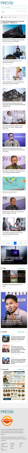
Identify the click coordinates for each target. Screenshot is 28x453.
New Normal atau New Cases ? (9, 192)
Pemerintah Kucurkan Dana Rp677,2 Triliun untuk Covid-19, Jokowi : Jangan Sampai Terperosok (12, 127)
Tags (10, 17)
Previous (8, 243)
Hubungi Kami (4, 449)
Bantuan (21, 443)
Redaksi (2, 444)
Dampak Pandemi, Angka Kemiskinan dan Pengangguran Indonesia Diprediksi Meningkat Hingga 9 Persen (13, 105)
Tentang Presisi (4, 443)
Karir (20, 446)
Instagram (12, 444)
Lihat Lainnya (22, 268)
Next (21, 243)
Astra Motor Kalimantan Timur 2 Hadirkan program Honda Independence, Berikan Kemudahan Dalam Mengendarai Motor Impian (18, 349)
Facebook (12, 443)
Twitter (11, 446)
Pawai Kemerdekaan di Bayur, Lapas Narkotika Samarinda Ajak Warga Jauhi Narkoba (18, 338)
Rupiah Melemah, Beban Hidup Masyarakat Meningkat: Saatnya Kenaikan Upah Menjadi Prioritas (12, 322)
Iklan (21, 444)
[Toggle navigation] (3, 11)
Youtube (12, 448)
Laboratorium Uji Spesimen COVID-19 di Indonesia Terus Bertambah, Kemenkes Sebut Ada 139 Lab (13, 150)
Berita (5, 17)
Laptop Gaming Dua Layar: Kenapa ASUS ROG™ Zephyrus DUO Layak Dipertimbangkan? (12, 258)
